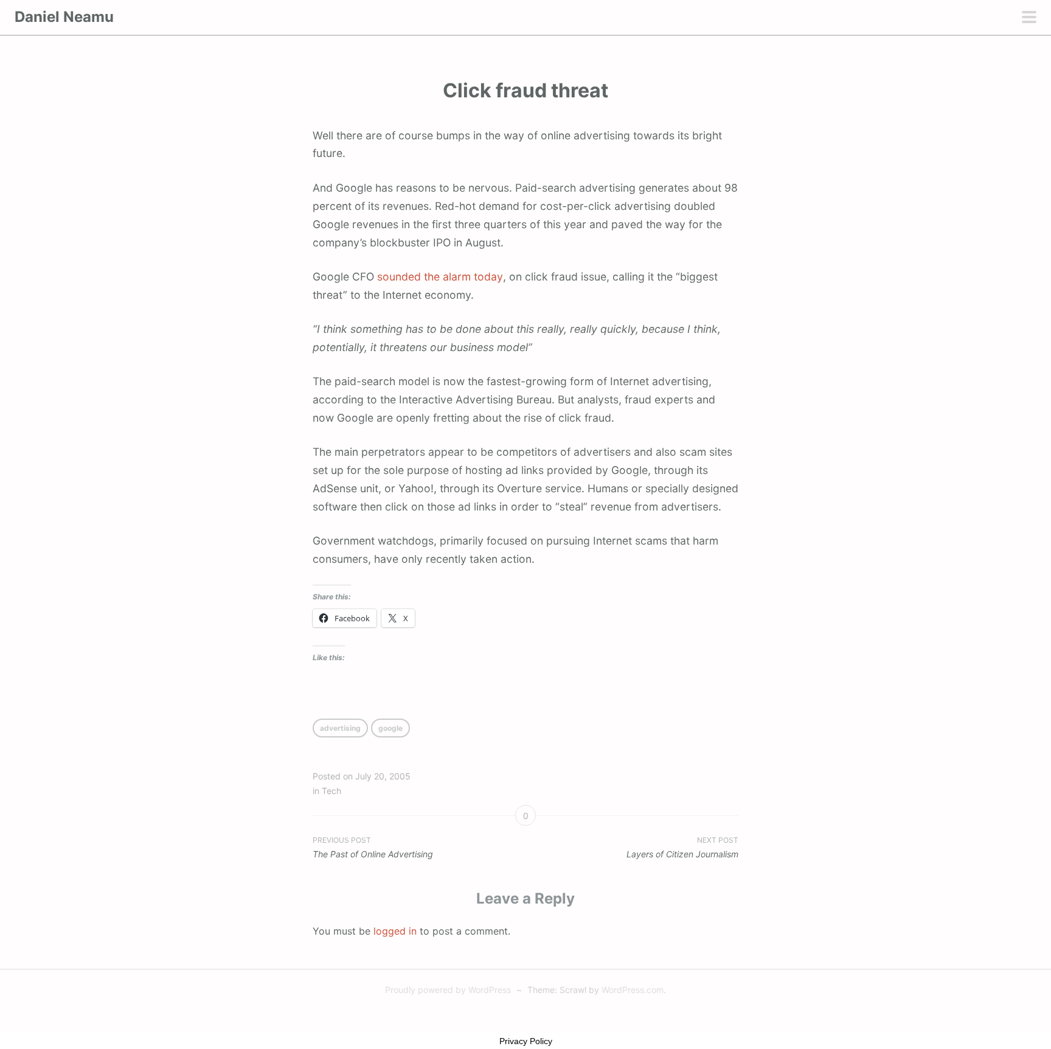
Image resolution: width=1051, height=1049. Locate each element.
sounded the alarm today (440, 276)
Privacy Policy (525, 1041)
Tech (331, 791)
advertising (340, 728)
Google (390, 728)
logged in (395, 931)
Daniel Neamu (64, 17)
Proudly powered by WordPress (448, 990)
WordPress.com (633, 990)
